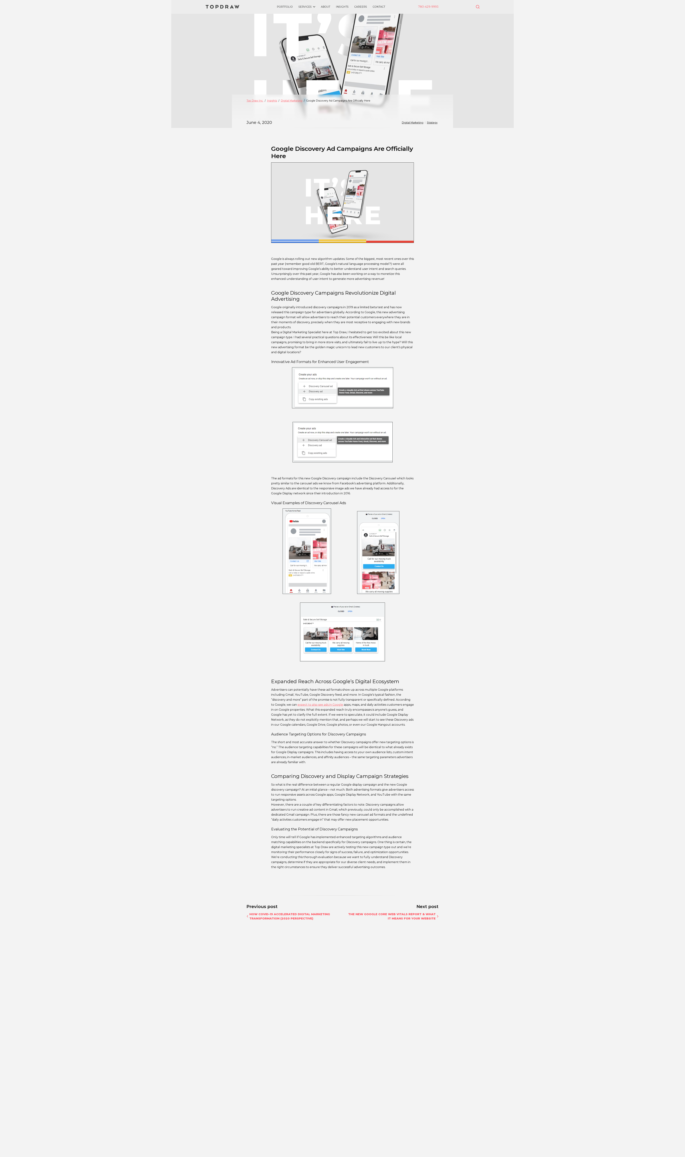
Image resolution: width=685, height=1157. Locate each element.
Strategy (432, 122)
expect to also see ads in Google (320, 704)
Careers (360, 6)
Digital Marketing (412, 122)
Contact (379, 6)
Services (305, 6)
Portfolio (285, 6)
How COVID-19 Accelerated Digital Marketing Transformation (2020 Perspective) (289, 916)
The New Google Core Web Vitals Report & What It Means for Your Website (392, 916)
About (325, 6)
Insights (342, 6)
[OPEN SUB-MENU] (314, 7)
